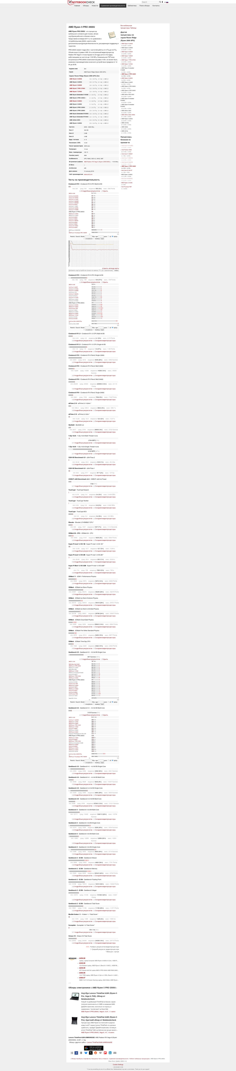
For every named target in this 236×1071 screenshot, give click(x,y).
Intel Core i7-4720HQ (73, 305)
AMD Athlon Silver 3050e (128, 114)
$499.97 (82, 977)
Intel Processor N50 (73, 683)
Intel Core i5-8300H (73, 746)
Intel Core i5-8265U (73, 227)
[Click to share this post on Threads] (81, 1053)
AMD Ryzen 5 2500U (76, 101)
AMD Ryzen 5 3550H (73, 313)
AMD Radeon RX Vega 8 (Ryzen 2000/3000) (97, 162)
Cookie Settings (118, 1064)
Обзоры (86, 6)
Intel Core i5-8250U (73, 217)
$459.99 (82, 958)
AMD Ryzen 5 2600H (76, 85)
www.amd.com (88, 174)
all (110, 236)
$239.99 (82, 968)
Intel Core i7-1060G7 (127, 154)
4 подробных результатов (82, 583)
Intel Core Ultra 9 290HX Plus (75, 321)
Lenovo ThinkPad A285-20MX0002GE (99, 1042)
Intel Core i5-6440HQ (73, 196)
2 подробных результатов (82, 389)
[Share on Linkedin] (110, 1053)
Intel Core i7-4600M (73, 287)
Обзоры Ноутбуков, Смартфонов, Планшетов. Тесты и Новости (89, 1058)
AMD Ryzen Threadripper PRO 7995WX (78, 232)
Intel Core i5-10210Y (126, 170)
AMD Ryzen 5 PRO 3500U (75, 666)
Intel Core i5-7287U (73, 687)
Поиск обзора (144, 6)
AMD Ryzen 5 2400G (76, 79)
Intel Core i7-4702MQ (73, 209)
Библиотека (132, 6)
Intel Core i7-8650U (73, 224)
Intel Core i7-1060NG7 (74, 720)
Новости (95, 6)
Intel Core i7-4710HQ (73, 297)
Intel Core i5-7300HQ (73, 197)
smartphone (88, 239)
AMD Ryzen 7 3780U (73, 726)
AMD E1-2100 (72, 661)
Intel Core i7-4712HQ (73, 199)
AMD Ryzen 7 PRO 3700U (75, 725)
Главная (77, 6)
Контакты (156, 6)
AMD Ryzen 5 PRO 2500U (129, 74)
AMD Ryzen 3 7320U (73, 737)
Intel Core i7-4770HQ (73, 289)
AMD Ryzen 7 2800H (127, 56)
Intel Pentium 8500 (127, 150)
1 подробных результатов (82, 443)
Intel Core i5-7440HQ (73, 208)
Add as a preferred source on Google (96, 1048)
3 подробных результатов (90, 191)
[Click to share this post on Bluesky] (86, 1053)
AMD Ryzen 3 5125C (126, 183)
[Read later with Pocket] (100, 1053)
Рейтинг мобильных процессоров (139, 1058)
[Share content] (72, 1053)
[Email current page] (115, 1053)
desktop (97, 239)
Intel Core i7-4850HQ (73, 220)
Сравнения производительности (113, 6)
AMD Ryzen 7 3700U (73, 315)
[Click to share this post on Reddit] (95, 1053)
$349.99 (82, 963)
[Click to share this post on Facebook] (76, 1053)
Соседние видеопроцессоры (105, 340)
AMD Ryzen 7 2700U (76, 91)
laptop (115, 236)
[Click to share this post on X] (90, 1053)
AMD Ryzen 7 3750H (73, 671)
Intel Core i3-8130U (73, 318)
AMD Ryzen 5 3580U (73, 689)
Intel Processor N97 (126, 187)
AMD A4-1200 (72, 284)
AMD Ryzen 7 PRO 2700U (77, 88)
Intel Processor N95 (73, 308)
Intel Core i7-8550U (73, 219)
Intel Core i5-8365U (73, 222)
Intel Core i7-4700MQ (73, 290)
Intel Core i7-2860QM (73, 203)
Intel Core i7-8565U (73, 728)
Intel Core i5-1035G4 (73, 225)
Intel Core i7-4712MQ (127, 145)
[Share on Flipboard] (105, 1053)
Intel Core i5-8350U (73, 204)
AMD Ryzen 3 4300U (73, 213)
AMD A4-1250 (72, 193)
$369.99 (82, 973)
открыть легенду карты (110, 268)
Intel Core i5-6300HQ (126, 178)
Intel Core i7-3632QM (73, 201)
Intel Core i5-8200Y (73, 690)
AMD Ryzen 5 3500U (73, 678)
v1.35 (69, 983)
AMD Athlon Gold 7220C (74, 664)
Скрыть (104, 191)
